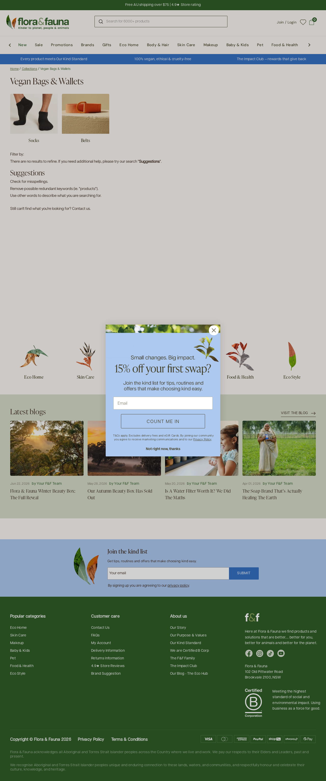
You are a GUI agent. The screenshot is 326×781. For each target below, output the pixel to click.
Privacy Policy (202, 439)
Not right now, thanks (163, 448)
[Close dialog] (213, 330)
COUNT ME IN (163, 421)
